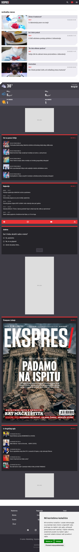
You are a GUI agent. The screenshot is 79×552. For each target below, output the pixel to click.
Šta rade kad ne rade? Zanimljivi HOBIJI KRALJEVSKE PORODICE (39, 466)
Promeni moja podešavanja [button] (55, 545)
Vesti (64, 511)
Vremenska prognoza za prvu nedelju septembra (39, 197)
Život (14, 524)
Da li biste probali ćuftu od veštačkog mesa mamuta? (39, 70)
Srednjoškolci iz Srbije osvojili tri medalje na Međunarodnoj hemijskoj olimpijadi (39, 175)
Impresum (37, 539)
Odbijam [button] (58, 541)
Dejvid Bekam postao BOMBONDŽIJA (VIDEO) (39, 435)
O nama (22, 539)
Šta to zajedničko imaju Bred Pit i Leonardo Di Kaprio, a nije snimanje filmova (39, 450)
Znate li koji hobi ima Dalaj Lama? (39, 458)
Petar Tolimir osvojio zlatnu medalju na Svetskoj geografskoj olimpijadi (39, 160)
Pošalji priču (72, 2)
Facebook (4, 222)
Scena (14, 520)
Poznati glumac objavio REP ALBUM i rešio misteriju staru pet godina (39, 202)
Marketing (29, 539)
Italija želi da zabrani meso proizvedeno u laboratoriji (39, 54)
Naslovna (14, 511)
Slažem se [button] (49, 541)
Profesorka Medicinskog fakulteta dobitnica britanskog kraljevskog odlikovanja (39, 144)
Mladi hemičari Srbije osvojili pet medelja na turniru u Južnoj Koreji (39, 152)
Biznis (14, 515)
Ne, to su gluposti (11, 241)
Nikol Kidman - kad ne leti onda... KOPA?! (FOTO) (39, 442)
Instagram (28, 222)
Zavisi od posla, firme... (13, 245)
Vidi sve (73, 138)
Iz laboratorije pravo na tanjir (39, 22)
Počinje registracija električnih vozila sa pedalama (39, 191)
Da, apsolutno (10, 238)
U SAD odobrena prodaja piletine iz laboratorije (39, 38)
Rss (75, 222)
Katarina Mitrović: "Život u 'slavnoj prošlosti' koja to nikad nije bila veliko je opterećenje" (39, 208)
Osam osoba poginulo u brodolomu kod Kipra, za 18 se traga (39, 213)
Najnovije (39, 511)
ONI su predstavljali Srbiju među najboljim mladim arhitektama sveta (39, 167)
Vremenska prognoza (39, 86)
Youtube (51, 222)
